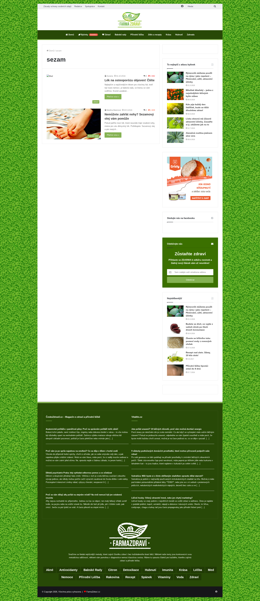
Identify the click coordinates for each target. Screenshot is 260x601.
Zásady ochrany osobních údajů (57, 6)
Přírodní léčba (137, 35)
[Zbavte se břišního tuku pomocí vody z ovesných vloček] (175, 342)
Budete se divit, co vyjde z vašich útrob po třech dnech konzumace (199, 327)
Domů (71, 35)
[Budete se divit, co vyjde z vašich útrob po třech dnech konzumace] (175, 328)
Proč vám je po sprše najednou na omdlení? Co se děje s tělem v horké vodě (82, 451)
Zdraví (107, 35)
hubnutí (150, 570)
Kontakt (101, 6)
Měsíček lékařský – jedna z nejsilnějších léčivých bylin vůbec (199, 93)
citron (112, 570)
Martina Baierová (114, 110)
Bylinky (88, 35)
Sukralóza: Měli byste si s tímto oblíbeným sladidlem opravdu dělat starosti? (167, 476)
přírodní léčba (89, 577)
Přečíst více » (113, 97)
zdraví (194, 577)
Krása (168, 35)
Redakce (78, 6)
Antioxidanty (68, 570)
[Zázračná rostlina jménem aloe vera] (175, 137)
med (211, 570)
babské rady (93, 570)
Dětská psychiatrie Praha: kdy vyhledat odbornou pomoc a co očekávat (79, 473)
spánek (146, 577)
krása (183, 570)
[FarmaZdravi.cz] (130, 19)
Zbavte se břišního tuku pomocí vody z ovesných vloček (199, 341)
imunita (167, 570)
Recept (130, 577)
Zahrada (190, 35)
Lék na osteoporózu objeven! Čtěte (130, 80)
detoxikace (131, 570)
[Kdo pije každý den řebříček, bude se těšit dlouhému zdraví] (175, 108)
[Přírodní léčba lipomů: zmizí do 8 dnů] (175, 370)
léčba (197, 570)
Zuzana (110, 76)
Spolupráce (90, 6)
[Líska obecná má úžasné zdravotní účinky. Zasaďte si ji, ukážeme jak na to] (175, 123)
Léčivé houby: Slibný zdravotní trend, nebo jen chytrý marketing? (162, 498)
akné (49, 570)
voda (180, 577)
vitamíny (164, 577)
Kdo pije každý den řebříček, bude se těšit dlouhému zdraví (197, 107)
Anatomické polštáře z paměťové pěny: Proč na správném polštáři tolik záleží (82, 429)
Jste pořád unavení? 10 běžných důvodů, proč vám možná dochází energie (166, 429)
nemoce (67, 577)
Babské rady (120, 35)
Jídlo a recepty (155, 35)
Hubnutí (179, 35)
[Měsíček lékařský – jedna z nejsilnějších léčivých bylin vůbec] (175, 94)
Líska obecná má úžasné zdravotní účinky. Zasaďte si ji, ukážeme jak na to (199, 121)
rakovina (112, 577)
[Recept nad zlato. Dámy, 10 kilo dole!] (175, 356)
